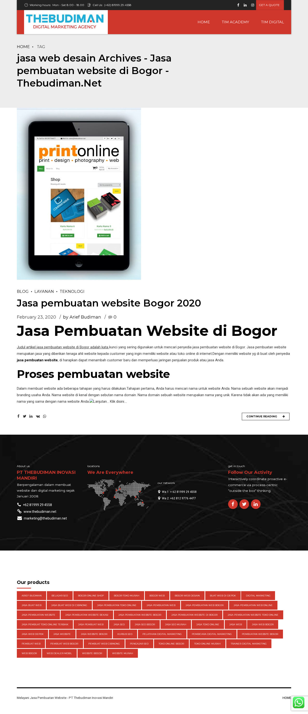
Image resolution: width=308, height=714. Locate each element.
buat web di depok (223, 595)
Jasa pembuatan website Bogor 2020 (109, 303)
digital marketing (258, 595)
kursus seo (124, 634)
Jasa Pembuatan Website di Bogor (147, 330)
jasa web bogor (263, 624)
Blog (23, 291)
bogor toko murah (126, 595)
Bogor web (157, 595)
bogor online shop (91, 595)
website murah (122, 653)
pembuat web (31, 643)
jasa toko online (207, 624)
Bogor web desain (187, 595)
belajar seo (59, 595)
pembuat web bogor (64, 643)
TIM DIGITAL (272, 22)
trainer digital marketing (249, 643)
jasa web (235, 624)
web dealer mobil (59, 653)
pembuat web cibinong (104, 643)
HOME (204, 22)
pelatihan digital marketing (162, 634)
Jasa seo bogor (145, 624)
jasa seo (119, 624)
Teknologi (72, 291)
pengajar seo (139, 643)
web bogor (29, 653)
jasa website (62, 634)
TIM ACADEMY (235, 22)
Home (23, 46)
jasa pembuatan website (37, 360)
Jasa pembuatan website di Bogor (194, 615)
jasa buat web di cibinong (69, 605)
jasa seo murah (175, 624)
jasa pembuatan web (161, 605)
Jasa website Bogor (94, 634)
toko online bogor (171, 643)
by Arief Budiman (82, 317)
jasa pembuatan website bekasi (86, 615)
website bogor (92, 653)
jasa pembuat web (90, 624)
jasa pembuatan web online (253, 605)
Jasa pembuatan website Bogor (139, 615)
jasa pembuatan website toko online (253, 615)
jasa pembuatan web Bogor (205, 605)
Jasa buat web (31, 605)
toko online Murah (207, 643)
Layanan (44, 291)
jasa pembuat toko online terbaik (45, 624)
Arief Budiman (32, 595)
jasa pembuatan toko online (116, 605)
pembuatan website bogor (260, 634)
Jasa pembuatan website (38, 615)
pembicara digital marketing (212, 634)
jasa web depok (33, 634)
